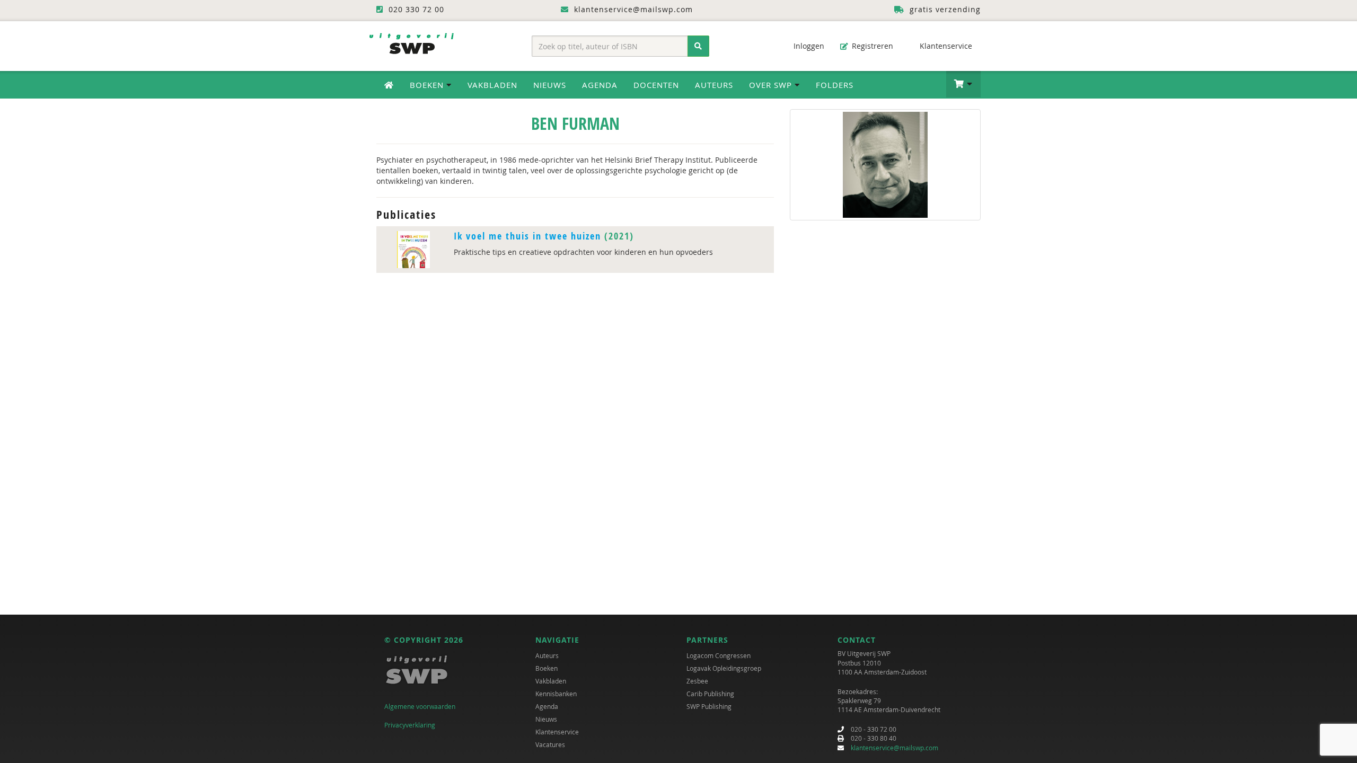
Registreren (871, 46)
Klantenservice (945, 46)
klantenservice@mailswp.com (894, 747)
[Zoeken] (698, 46)
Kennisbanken (556, 693)
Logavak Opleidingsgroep (723, 668)
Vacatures (550, 744)
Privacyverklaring (409, 725)
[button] (963, 84)
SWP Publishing (709, 706)
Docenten (656, 84)
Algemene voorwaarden (419, 706)
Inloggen (807, 46)
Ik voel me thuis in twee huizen (527, 236)
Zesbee (697, 681)
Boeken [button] (428, 84)
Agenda (600, 84)
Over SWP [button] (772, 84)
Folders (834, 84)
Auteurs (714, 84)
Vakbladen (492, 84)
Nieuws (549, 84)
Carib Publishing (710, 693)
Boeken (546, 668)
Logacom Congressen (718, 655)
